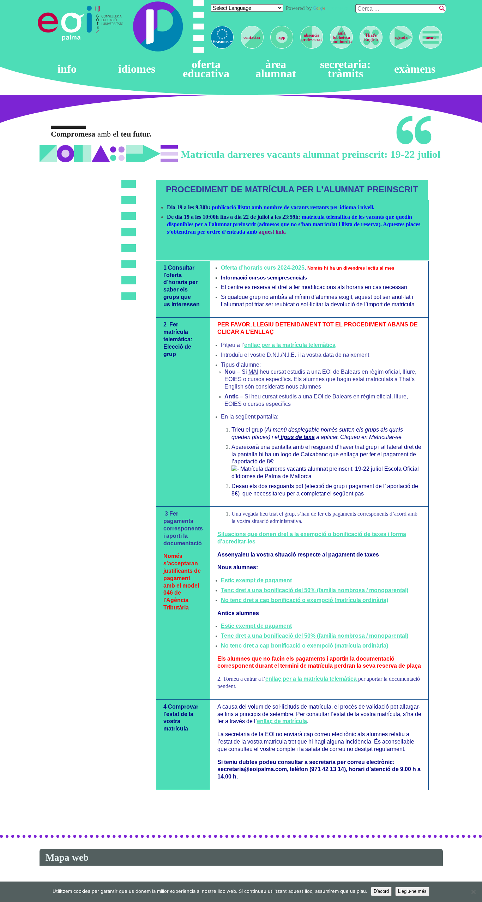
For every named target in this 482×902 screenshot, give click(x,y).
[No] (473, 891)
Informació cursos (264, 278)
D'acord (381, 891)
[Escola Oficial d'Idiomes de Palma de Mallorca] (66, 23)
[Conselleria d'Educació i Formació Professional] (110, 23)
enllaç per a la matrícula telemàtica (290, 345)
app (281, 37)
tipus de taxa (297, 437)
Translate (337, 8)
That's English (371, 37)
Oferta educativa (206, 69)
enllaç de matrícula (282, 721)
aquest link (266, 232)
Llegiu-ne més (412, 891)
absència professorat (311, 37)
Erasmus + (222, 41)
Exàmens (414, 69)
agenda (401, 37)
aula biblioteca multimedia (341, 37)
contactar (251, 37)
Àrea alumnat (275, 69)
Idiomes (136, 69)
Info (67, 69)
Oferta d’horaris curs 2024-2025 (263, 268)
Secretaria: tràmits (345, 69)
